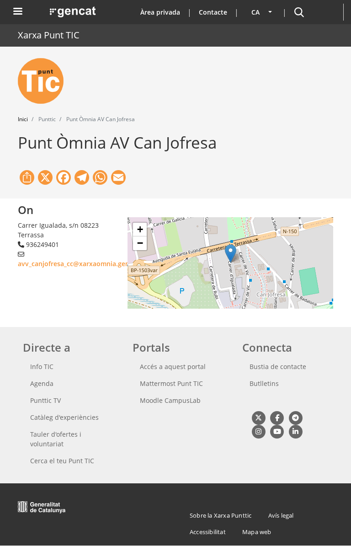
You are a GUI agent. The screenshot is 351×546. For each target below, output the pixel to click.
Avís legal (281, 515)
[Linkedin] (295, 431)
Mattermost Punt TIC (171, 383)
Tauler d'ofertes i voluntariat (55, 439)
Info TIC (41, 366)
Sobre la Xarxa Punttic (220, 515)
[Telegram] (295, 417)
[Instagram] (258, 431)
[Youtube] (276, 431)
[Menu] (17, 12)
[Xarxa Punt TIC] (44, 81)
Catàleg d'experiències (64, 417)
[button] (230, 253)
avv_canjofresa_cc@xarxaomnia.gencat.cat (84, 263)
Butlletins (264, 383)
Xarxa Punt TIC (49, 35)
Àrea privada (160, 12)
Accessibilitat (208, 532)
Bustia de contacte (278, 366)
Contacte (213, 12)
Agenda (41, 383)
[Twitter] (258, 417)
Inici (23, 119)
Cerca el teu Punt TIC (62, 460)
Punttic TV (45, 400)
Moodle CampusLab (170, 400)
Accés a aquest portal (173, 366)
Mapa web (256, 532)
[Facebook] (276, 417)
